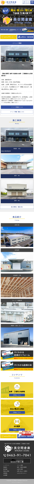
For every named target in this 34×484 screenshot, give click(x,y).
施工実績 (5, 469)
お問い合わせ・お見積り (22, 471)
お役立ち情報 (20, 469)
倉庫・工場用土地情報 (21, 467)
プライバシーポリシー (17, 482)
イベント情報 (20, 465)
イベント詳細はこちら (17, 107)
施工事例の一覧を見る (17, 207)
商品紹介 (5, 467)
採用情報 (5, 473)
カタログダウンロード (21, 473)
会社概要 (5, 475)
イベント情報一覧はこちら (17, 112)
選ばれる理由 (6, 471)
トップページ (6, 465)
